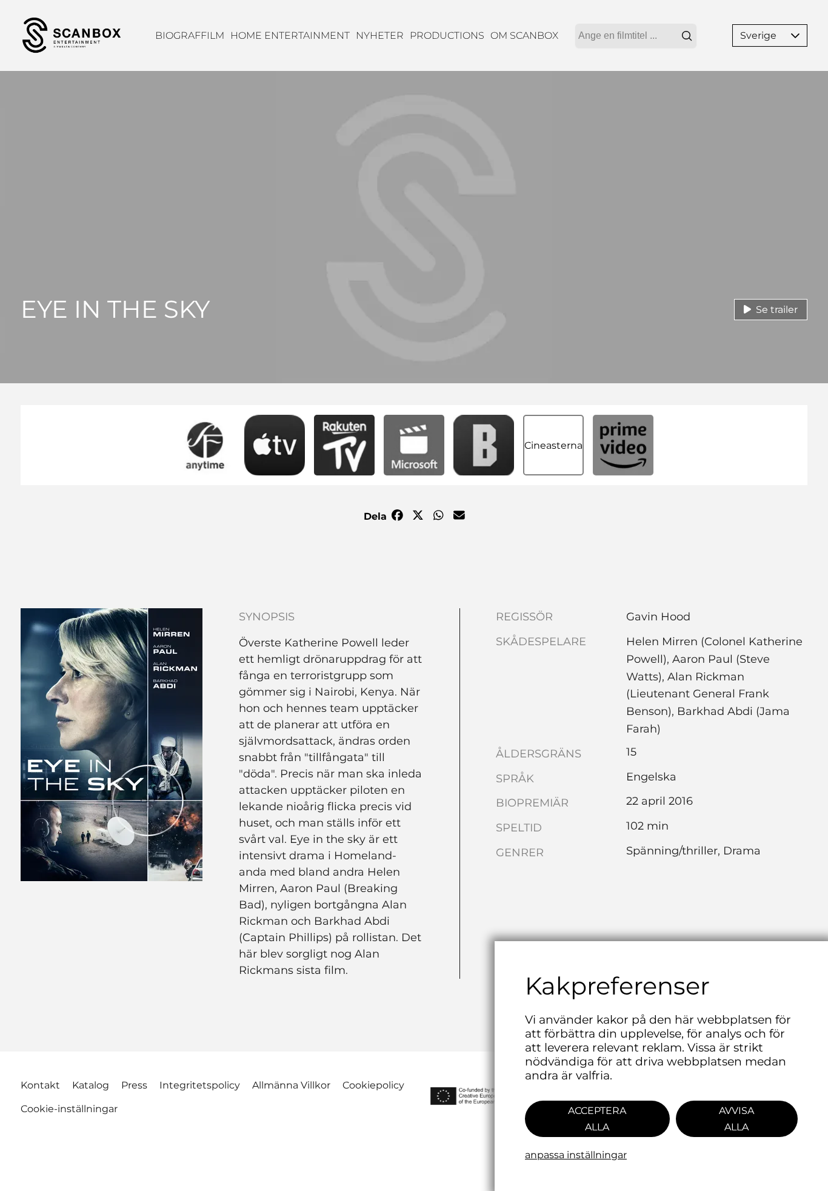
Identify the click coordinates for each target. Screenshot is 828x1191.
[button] (795, 35)
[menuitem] (189, 35)
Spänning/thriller (672, 850)
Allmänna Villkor (291, 1085)
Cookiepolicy (373, 1085)
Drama (742, 850)
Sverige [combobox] (758, 35)
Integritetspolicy (199, 1085)
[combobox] (635, 36)
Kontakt (40, 1085)
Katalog (90, 1085)
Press (134, 1085)
